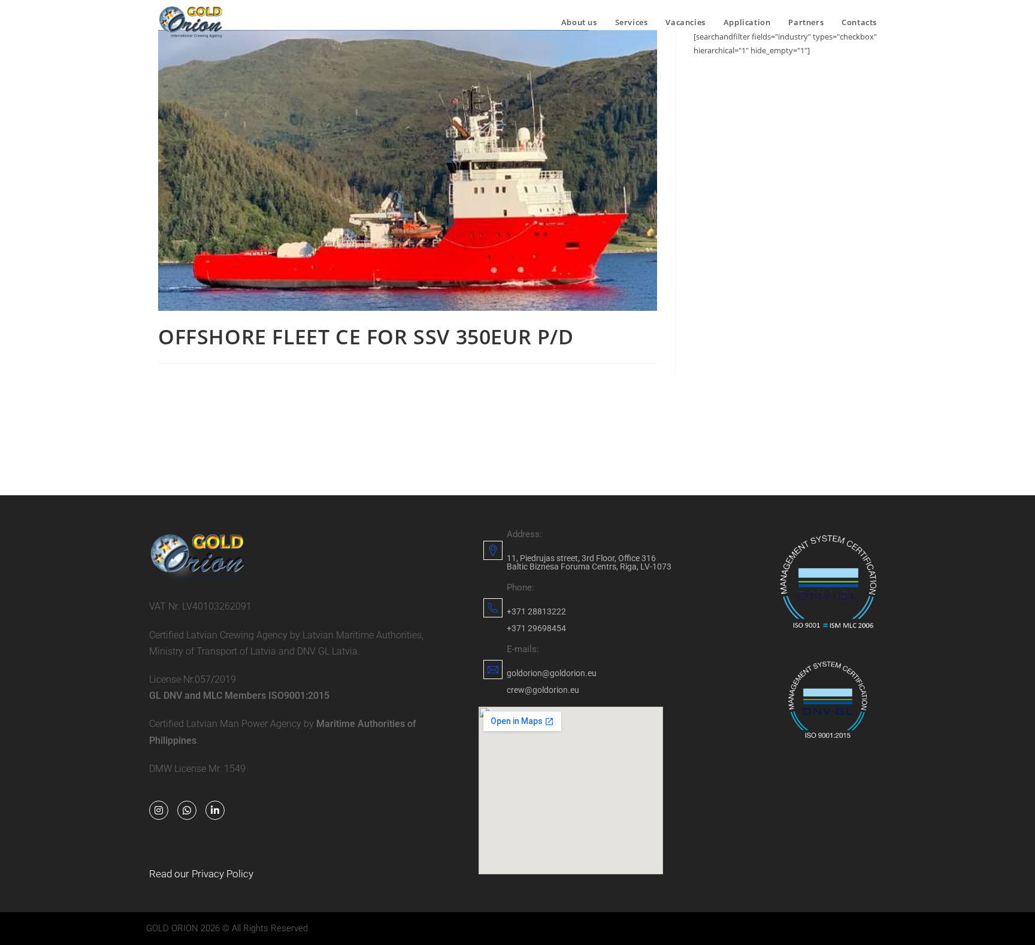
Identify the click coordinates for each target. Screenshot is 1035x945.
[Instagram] (158, 810)
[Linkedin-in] (215, 810)
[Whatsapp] (186, 810)
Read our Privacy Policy (201, 874)
